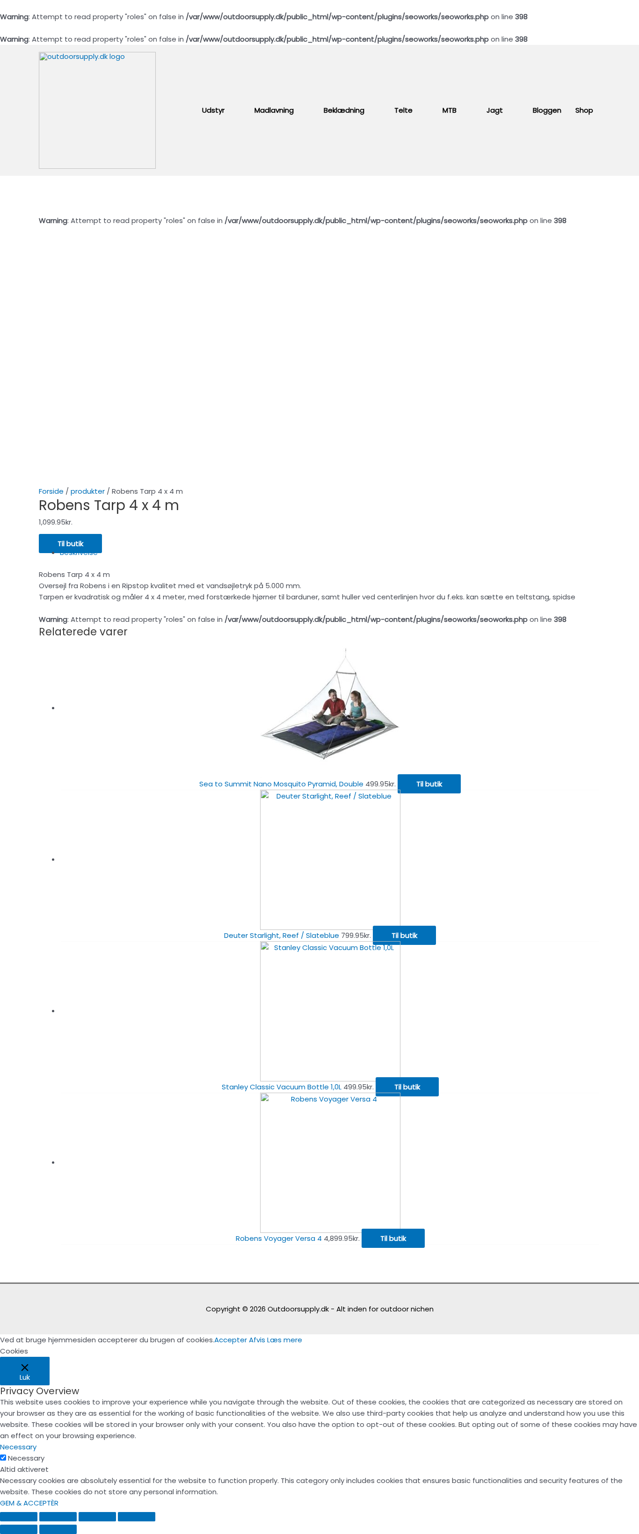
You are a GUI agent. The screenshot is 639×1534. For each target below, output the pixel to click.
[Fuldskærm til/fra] (97, 1516)
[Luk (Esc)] (18, 1516)
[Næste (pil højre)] (58, 1529)
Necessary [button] (18, 1447)
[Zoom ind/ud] (136, 1516)
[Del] (58, 1516)
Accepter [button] (230, 1340)
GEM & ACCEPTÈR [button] (29, 1503)
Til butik (70, 543)
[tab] (330, 552)
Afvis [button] (257, 1340)
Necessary (26, 1458)
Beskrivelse (79, 552)
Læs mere (284, 1340)
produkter (88, 491)
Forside (51, 491)
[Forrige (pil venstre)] (18, 1529)
